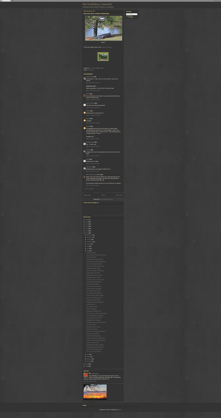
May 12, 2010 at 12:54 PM (93, 123)
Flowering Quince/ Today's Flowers (95, 347)
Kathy (87, 93)
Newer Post (87, 195)
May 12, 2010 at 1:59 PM (92, 155)
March (88, 356)
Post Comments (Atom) (107, 199)
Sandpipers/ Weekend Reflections (95, 302)
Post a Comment (89, 188)
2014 (86, 224)
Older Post (119, 195)
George (88, 149)
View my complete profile (90, 381)
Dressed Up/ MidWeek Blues (93, 335)
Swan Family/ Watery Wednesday (95, 270)
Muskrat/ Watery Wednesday (93, 288)
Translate (130, 17)
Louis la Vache (90, 103)
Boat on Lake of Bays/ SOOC (94, 297)
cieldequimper (90, 142)
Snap (87, 159)
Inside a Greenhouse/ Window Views (95, 338)
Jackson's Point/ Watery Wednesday (95, 340)
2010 (86, 233)
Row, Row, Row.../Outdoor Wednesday (96, 313)
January (89, 361)
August (89, 244)
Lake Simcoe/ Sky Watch (92, 333)
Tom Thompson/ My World (93, 291)
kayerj (87, 118)
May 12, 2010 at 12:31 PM (93, 99)
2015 (86, 221)
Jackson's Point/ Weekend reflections (95, 331)
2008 (86, 366)
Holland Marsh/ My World (92, 273)
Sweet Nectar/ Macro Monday (94, 293)
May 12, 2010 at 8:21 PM (92, 171)
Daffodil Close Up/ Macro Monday (95, 344)
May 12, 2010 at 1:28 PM (92, 138)
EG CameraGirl (94, 373)
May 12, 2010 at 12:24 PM (93, 90)
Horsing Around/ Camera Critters (94, 259)
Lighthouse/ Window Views (93, 268)
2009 (86, 364)
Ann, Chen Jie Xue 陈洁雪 (93, 174)
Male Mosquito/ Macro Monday (94, 275)
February (89, 359)
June (88, 248)
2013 (86, 226)
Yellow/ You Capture (91, 309)
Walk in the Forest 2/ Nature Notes (95, 266)
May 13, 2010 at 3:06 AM (92, 185)
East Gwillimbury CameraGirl (97, 4)
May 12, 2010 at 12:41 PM (93, 107)
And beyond (91, 70)
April (88, 354)
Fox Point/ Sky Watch (91, 306)
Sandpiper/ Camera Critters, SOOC (95, 279)
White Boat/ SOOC (91, 257)
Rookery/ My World (91, 252)
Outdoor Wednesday (106, 47)
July (88, 246)
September (90, 241)
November (89, 237)
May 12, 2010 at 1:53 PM (92, 146)
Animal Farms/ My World (92, 342)
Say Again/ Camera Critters (93, 327)
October (89, 239)
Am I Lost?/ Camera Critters (93, 351)
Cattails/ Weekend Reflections (94, 282)
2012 (86, 228)
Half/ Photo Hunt (90, 304)
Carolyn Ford (89, 76)
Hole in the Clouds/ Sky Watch (94, 264)
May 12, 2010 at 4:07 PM (92, 163)
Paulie (88, 110)
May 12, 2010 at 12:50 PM (93, 115)
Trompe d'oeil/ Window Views (93, 286)
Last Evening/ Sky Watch (92, 284)
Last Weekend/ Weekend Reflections (95, 261)
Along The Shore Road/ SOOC (94, 349)
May (88, 250)
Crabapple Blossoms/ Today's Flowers (96, 322)
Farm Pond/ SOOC (91, 324)
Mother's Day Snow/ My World (94, 318)
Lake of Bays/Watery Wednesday (94, 315)
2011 (86, 230)
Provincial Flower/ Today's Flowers (95, 295)
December (89, 235)
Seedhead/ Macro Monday (93, 320)
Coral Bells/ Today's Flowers (93, 277)
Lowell (88, 126)
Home (103, 195)
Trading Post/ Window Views (93, 311)
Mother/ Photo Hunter (92, 329)
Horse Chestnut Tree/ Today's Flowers (96, 255)
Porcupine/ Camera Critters (93, 300)
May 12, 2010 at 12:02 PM (93, 82)
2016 (86, 219)
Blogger (119, 409)
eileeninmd (89, 166)
